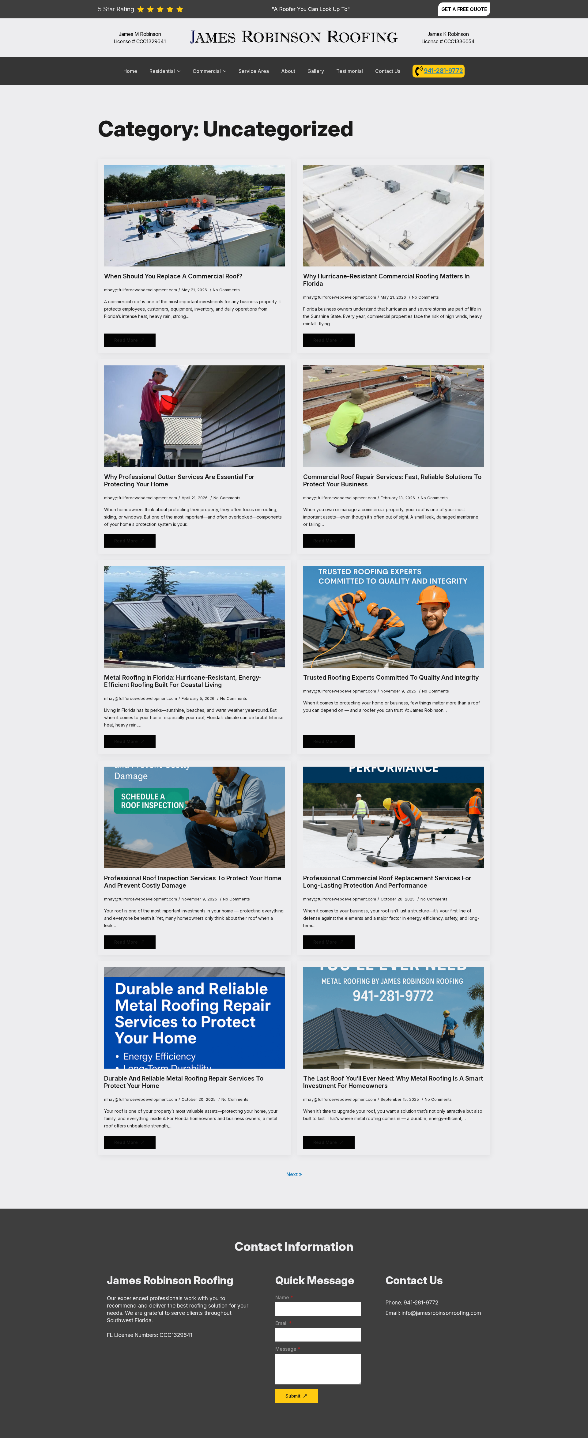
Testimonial (349, 71)
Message (287, 1348)
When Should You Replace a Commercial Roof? (173, 276)
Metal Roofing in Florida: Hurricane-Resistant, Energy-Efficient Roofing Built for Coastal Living (183, 681)
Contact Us (387, 71)
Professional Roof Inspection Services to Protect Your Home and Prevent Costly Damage (192, 881)
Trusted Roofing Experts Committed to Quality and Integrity (391, 677)
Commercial (207, 71)
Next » (294, 1174)
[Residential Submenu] (181, 71)
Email (283, 1323)
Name (284, 1297)
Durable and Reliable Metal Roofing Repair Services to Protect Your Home (183, 1082)
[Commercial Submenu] (226, 71)
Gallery (315, 71)
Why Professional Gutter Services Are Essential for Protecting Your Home (179, 480)
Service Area (254, 71)
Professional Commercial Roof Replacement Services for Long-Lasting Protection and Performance (387, 881)
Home (130, 71)
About (288, 71)
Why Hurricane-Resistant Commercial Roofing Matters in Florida (386, 280)
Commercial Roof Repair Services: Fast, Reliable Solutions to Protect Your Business (392, 480)
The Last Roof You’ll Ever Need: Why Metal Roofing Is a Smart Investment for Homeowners (393, 1082)
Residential (162, 71)
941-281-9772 (443, 70)
